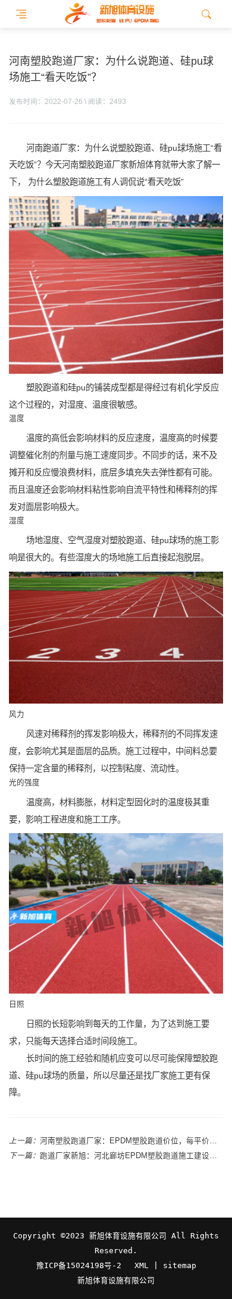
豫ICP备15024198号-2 (78, 1265)
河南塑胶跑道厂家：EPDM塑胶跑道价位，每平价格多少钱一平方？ (131, 1141)
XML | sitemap (165, 1265)
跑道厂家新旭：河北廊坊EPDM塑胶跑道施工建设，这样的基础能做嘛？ (131, 1156)
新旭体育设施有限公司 (116, 1280)
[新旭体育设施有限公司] (111, 14)
